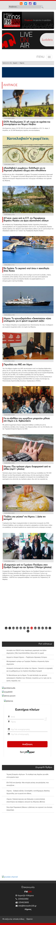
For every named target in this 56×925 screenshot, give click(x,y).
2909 (35, 628)
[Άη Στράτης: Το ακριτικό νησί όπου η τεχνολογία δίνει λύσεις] (28, 249)
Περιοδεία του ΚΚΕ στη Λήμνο (18, 365)
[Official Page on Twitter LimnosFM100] (26, 4)
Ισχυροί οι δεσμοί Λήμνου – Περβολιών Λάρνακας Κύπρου (27, 657)
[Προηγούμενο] (9, 628)
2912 (46, 628)
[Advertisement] (28, 604)
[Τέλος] (28, 631)
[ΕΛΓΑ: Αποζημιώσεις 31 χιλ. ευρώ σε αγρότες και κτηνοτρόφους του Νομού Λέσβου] (28, 103)
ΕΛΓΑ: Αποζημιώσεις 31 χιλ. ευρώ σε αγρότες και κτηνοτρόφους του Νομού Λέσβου (27, 123)
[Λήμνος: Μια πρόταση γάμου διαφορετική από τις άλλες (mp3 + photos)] (28, 447)
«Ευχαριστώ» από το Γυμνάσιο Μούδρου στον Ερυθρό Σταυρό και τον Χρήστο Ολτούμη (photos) (27, 566)
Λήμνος (22, 63)
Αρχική (15, 63)
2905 (20, 628)
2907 (28, 628)
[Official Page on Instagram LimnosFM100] (30, 4)
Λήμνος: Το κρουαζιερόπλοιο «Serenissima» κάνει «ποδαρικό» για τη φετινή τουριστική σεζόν (27, 319)
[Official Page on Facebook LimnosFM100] (35, 4)
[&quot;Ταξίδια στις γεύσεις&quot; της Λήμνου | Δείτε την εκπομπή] (28, 497)
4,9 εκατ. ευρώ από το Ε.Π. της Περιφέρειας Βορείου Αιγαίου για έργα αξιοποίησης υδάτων (26, 219)
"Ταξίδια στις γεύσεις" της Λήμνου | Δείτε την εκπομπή (25, 518)
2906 (24, 628)
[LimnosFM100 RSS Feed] (21, 4)
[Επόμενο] (50, 628)
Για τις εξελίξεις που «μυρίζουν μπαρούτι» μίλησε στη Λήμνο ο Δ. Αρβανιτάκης (27, 419)
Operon (29, 919)
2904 (17, 628)
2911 (42, 628)
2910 (39, 628)
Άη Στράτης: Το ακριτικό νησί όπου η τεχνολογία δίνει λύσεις (26, 269)
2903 (13, 628)
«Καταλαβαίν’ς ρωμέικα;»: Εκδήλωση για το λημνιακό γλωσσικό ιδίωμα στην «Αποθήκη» (25, 169)
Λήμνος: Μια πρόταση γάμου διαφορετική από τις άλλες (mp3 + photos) (27, 468)
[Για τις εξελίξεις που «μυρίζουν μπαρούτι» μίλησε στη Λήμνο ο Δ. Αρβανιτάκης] (28, 399)
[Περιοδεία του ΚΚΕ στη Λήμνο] (28, 345)
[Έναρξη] (6, 628)
